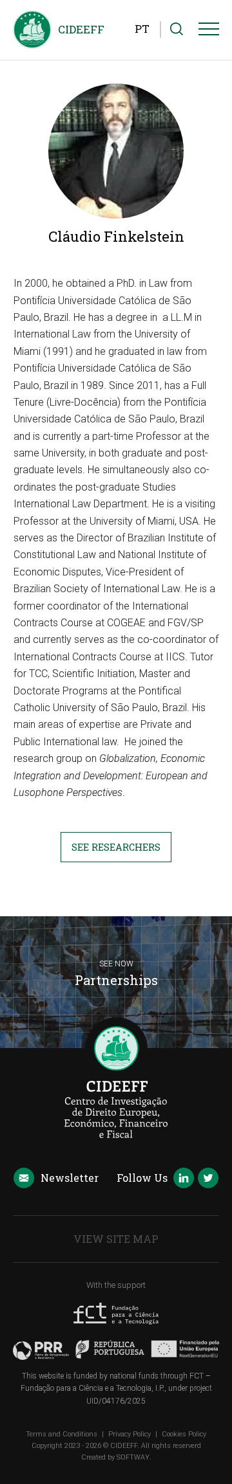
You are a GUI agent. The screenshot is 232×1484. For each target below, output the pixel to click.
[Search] (176, 29)
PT (142, 28)
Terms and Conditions (61, 1434)
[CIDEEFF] (32, 29)
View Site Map (116, 1238)
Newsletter (70, 1177)
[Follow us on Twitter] (208, 1179)
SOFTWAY (133, 1457)
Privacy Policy (129, 1434)
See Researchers (116, 847)
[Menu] (208, 32)
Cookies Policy (184, 1434)
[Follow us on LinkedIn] (184, 1179)
